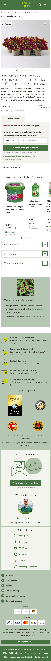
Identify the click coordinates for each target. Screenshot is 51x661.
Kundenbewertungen (11, 442)
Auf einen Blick (11, 244)
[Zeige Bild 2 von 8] (19, 70)
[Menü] (5, 5)
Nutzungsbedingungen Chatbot (18, 657)
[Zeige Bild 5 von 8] (26, 70)
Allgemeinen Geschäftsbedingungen (15, 156)
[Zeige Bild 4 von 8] (24, 70)
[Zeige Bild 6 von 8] (29, 70)
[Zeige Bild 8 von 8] (34, 70)
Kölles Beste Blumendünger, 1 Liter (35, 204)
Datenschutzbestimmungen (12, 159)
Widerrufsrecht (15, 653)
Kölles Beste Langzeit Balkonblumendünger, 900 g (15, 209)
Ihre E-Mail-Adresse (29, 140)
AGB (5, 653)
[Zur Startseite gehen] (25, 4)
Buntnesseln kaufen (34, 316)
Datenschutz (30, 653)
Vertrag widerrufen (25, 641)
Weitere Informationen (14, 263)
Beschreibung (10, 253)
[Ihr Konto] (44, 4)
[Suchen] (40, 4)
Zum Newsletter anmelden (25, 483)
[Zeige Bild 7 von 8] (32, 70)
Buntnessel (37, 309)
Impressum (43, 653)
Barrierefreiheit (41, 657)
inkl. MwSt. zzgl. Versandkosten (12, 111)
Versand (5, 632)
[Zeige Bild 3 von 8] (21, 70)
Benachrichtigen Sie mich (25, 147)
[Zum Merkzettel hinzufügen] (45, 24)
